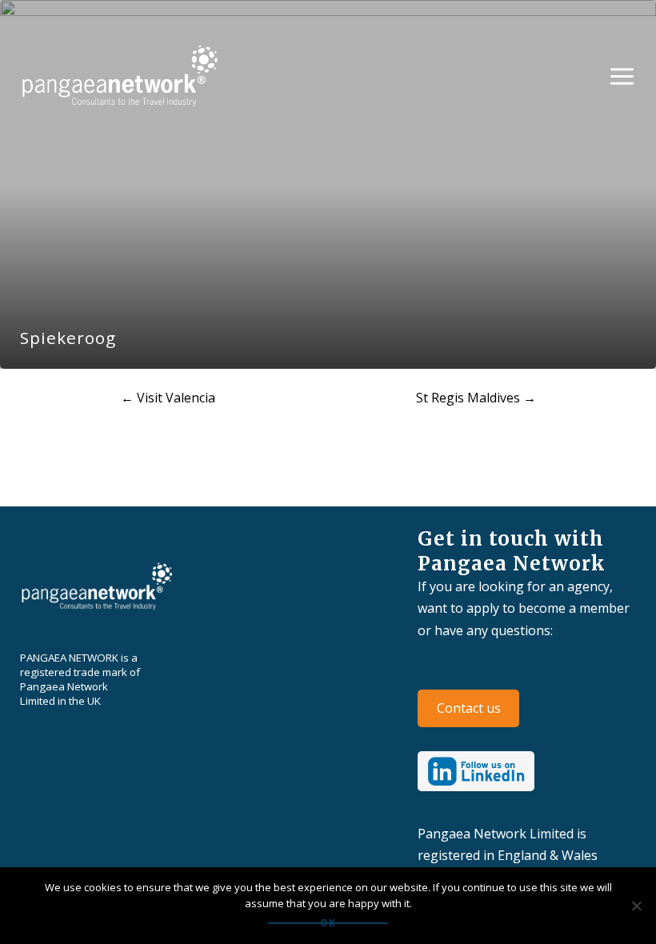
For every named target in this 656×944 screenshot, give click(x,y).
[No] (636, 906)
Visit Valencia (168, 397)
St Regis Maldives (476, 397)
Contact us (469, 708)
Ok (328, 923)
